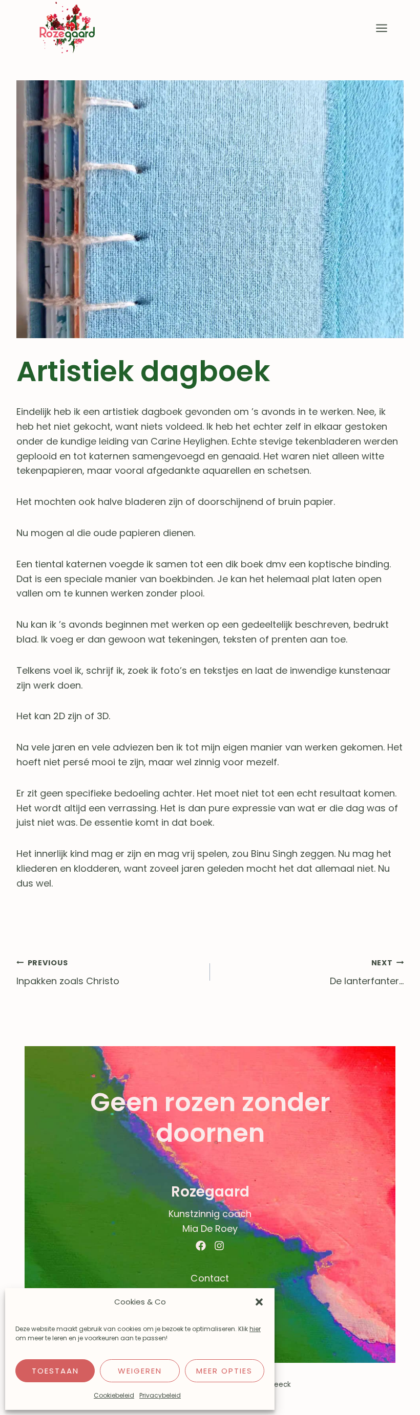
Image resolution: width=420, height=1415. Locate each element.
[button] (259, 1302)
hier (255, 1328)
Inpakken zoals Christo (67, 973)
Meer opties (224, 1370)
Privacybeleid (160, 1395)
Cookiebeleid (114, 1395)
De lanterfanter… (367, 973)
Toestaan (55, 1370)
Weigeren (140, 1370)
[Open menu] (381, 27)
